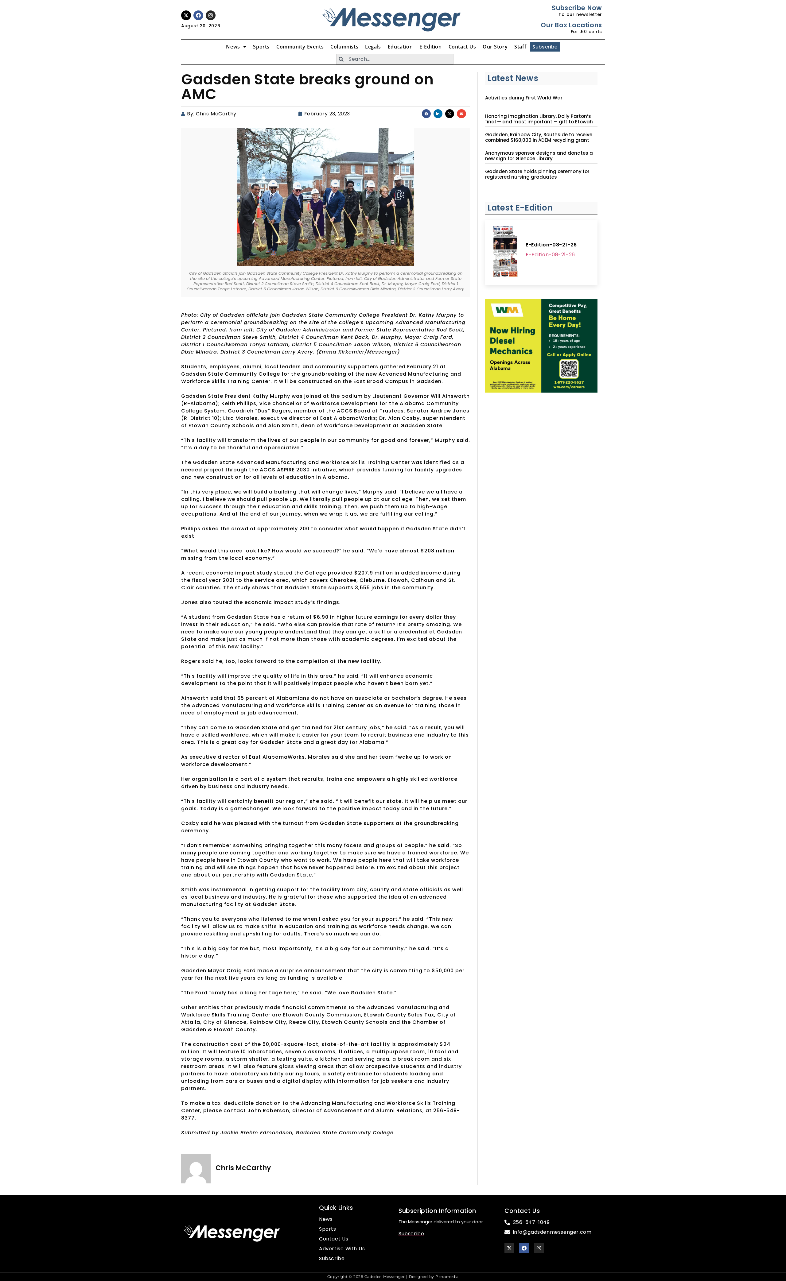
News (233, 46)
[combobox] (394, 59)
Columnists (344, 46)
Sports (261, 46)
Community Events (300, 46)
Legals (373, 46)
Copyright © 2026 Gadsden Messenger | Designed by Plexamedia (393, 1276)
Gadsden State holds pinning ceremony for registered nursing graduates (537, 174)
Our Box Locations (571, 25)
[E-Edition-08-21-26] (505, 252)
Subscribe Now (577, 7)
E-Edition (430, 46)
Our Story (495, 46)
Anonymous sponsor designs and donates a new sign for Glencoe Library (539, 155)
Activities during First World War (523, 98)
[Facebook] (198, 15)
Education (400, 46)
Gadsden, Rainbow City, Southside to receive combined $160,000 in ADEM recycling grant (538, 137)
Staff (520, 46)
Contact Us (462, 46)
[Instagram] (211, 15)
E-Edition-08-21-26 (551, 244)
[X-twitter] (186, 15)
